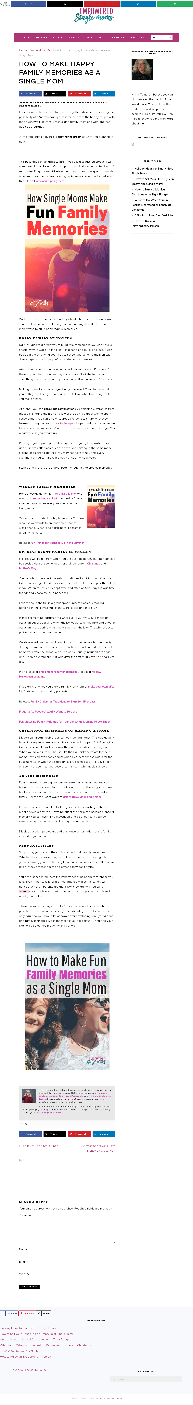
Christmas (93, 563)
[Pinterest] (26, 1124)
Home (23, 50)
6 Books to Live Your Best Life (154, 215)
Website (24, 1274)
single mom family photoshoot (58, 671)
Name (24, 1249)
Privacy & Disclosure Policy (28, 1370)
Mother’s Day (27, 568)
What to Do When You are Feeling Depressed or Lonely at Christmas (151, 204)
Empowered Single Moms (96, 15)
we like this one (66, 493)
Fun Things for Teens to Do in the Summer (57, 542)
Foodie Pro (93, 1399)
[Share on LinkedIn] (138, 4)
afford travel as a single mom (82, 797)
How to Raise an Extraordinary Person (25, 1356)
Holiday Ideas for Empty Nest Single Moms (28, 1328)
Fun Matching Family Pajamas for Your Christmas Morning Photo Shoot (64, 721)
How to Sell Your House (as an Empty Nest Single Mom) (36, 1333)
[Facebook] (22, 1124)
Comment (26, 1215)
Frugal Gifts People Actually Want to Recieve (48, 711)
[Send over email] (175, 4)
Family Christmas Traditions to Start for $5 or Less (63, 701)
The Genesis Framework (112, 1399)
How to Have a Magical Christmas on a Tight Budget (35, 1339)
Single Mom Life (40, 50)
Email (24, 1261)
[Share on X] (65, 4)
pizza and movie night (43, 498)
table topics (67, 423)
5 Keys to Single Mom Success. (49, 1112)
